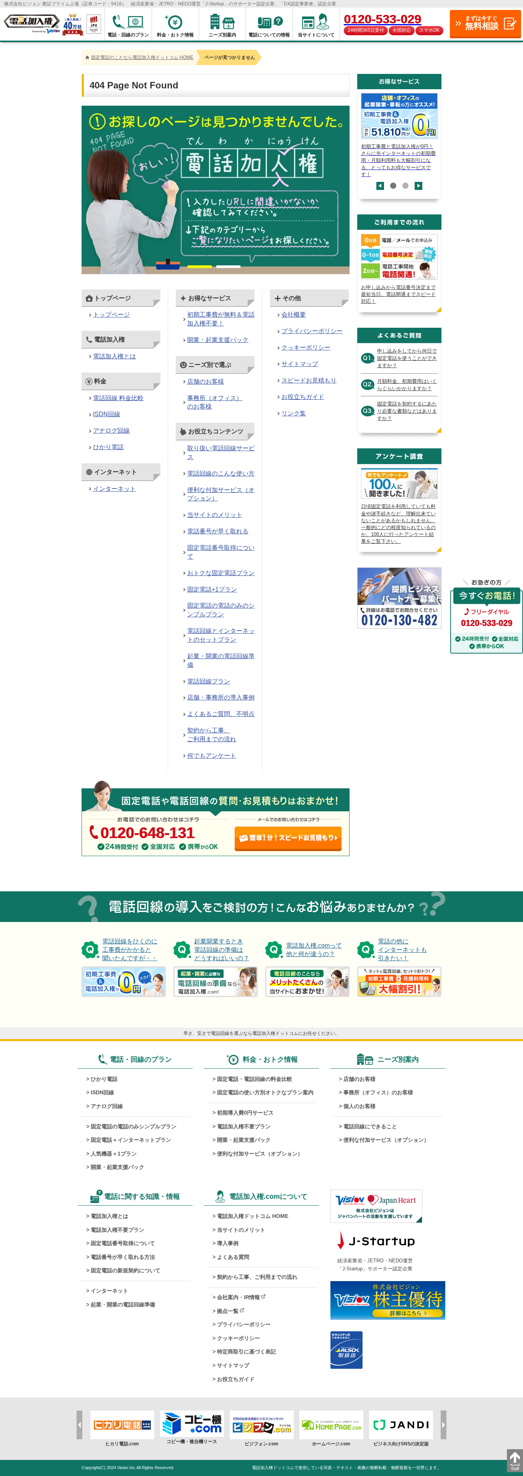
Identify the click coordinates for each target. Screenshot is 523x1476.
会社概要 (293, 314)
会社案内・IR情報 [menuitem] (238, 1297)
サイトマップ (299, 364)
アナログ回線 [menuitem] (107, 1106)
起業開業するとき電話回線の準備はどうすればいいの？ (221, 949)
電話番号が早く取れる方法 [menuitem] (123, 1257)
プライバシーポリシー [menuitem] (244, 1324)
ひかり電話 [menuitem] (104, 1079)
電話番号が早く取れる (217, 531)
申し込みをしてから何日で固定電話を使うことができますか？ (407, 358)
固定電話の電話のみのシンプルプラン (221, 610)
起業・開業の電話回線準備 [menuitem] (123, 1304)
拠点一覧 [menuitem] (228, 1311)
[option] (399, 135)
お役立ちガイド (302, 397)
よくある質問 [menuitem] (233, 1257)
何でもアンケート (211, 755)
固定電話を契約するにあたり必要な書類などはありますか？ (407, 411)
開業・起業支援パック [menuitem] (117, 1167)
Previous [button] (79, 1425)
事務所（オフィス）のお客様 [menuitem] (378, 1092)
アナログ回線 (111, 430)
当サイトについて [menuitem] (316, 35)
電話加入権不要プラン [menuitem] (244, 1126)
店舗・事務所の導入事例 (221, 697)
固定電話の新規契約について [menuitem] (125, 1270)
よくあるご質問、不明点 (221, 714)
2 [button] (405, 186)
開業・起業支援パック (217, 340)
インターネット (114, 488)
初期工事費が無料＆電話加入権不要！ (221, 319)
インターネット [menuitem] (109, 1291)
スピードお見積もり (309, 380)
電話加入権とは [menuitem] (109, 1216)
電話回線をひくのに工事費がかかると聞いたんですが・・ (129, 949)
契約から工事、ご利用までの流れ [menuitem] (257, 1277)
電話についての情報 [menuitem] (269, 35)
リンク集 (293, 413)
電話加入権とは (114, 356)
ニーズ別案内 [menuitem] (222, 35)
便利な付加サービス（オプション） (221, 494)
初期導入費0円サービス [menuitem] (245, 1113)
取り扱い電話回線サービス (221, 452)
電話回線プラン (208, 681)
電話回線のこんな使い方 (221, 473)
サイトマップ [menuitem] (233, 1365)
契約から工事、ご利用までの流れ (211, 734)
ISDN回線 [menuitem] (102, 1092)
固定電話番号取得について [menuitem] (123, 1243)
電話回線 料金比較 (118, 398)
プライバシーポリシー (312, 331)
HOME (142, 57)
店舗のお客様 (205, 381)
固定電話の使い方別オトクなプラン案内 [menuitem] (265, 1092)
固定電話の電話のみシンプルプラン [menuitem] (134, 1126)
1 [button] (393, 186)
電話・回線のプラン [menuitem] (128, 35)
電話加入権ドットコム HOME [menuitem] (252, 1216)
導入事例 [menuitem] (228, 1243)
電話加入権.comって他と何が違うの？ (314, 949)
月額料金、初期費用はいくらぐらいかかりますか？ (407, 384)
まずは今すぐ (482, 23)
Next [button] (443, 1425)
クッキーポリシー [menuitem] (238, 1338)
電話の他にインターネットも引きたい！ (402, 949)
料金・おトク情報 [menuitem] (175, 35)
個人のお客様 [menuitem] (359, 1106)
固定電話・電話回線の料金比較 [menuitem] (254, 1079)
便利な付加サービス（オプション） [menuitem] (260, 1154)
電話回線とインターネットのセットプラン (221, 635)
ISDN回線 (106, 414)
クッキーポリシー (305, 347)
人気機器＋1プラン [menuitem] (114, 1154)
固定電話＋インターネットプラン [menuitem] (131, 1140)
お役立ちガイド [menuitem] (236, 1379)
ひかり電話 (108, 447)
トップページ (111, 314)
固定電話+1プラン (212, 589)
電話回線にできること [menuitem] (370, 1126)
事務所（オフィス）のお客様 (214, 402)
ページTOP (515, 1460)
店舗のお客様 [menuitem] (359, 1079)
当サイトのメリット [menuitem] (241, 1230)
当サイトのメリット (214, 515)
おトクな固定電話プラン (221, 573)
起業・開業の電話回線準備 (221, 660)
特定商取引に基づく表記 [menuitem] (246, 1352)
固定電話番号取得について (221, 552)
